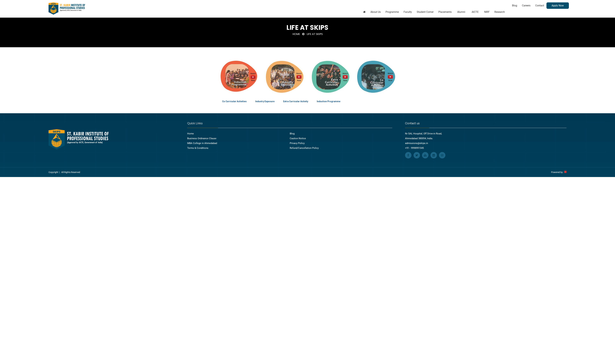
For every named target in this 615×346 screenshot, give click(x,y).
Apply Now (558, 5)
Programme (392, 11)
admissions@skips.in (416, 143)
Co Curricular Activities (234, 101)
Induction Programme (328, 101)
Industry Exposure (265, 101)
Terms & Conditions (197, 148)
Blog (514, 5)
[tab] (234, 101)
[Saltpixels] (565, 172)
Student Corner (425, 11)
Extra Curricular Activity (295, 101)
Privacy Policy (297, 143)
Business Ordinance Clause (201, 138)
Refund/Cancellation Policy (304, 148)
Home (296, 34)
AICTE (475, 11)
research (499, 11)
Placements (445, 11)
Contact (539, 5)
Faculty (408, 11)
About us (375, 11)
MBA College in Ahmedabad (202, 143)
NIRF (487, 11)
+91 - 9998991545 (414, 148)
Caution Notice (298, 138)
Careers (526, 5)
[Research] (364, 12)
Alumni (461, 11)
